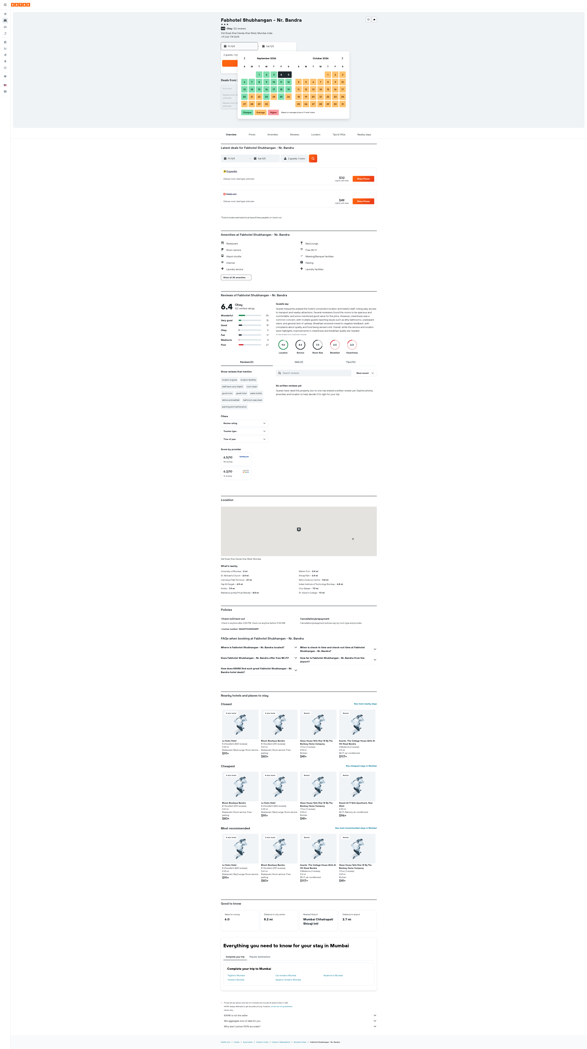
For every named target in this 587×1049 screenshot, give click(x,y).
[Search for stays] (5, 20)
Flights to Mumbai (236, 975)
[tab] (247, 362)
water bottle (256, 393)
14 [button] (252, 89)
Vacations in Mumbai (333, 975)
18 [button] (281, 89)
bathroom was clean (252, 400)
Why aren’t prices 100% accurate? (242, 1026)
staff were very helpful (232, 386)
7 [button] (251, 82)
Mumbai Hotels (300, 1042)
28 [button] (251, 104)
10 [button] (274, 82)
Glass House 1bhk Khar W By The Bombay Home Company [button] (316, 742)
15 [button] (259, 89)
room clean (252, 386)
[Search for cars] (5, 27)
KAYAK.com (225, 1042)
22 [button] (259, 96)
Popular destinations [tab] (259, 956)
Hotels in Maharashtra (281, 1042)
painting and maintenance (234, 406)
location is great (229, 379)
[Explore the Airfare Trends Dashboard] (5, 48)
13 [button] (244, 89)
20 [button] (244, 96)
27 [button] (244, 104)
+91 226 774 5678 (230, 36)
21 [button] (252, 96)
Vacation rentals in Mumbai (288, 979)
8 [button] (259, 82)
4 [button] (281, 74)
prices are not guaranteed (281, 1006)
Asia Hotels (248, 1042)
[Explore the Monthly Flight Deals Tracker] (5, 55)
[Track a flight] (5, 68)
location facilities (248, 379)
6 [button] (244, 82)
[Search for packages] (5, 33)
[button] (5, 4)
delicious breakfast (231, 400)
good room (227, 393)
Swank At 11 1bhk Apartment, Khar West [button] (356, 804)
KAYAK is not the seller (236, 1015)
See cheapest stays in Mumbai (361, 765)
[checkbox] (236, 459)
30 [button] (266, 104)
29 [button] (259, 104)
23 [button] (266, 96)
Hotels (236, 1042)
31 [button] (342, 104)
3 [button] (274, 74)
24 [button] (273, 96)
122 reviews (239, 28)
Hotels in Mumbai (236, 979)
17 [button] (274, 89)
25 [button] (281, 96)
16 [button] (266, 89)
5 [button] (288, 74)
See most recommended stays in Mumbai (356, 828)
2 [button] (266, 74)
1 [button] (259, 74)
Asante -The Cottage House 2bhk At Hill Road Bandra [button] (357, 742)
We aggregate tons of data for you (242, 1020)
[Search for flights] (5, 14)
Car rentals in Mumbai (285, 975)
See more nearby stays (365, 703)
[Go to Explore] (5, 61)
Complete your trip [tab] (235, 956)
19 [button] (288, 89)
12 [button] (288, 82)
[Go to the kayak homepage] (20, 5)
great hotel (241, 393)
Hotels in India (262, 1042)
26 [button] (288, 96)
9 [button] (266, 82)
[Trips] (5, 76)
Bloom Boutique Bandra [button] (273, 740)
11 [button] (281, 82)
